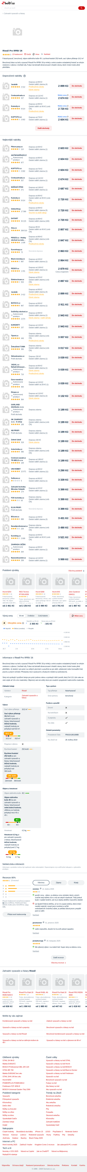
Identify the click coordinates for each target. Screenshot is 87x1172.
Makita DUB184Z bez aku (12, 1073)
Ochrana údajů (17, 1165)
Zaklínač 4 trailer (26, 1145)
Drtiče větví (7, 1106)
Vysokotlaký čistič (52, 1125)
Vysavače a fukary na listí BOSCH (59, 1067)
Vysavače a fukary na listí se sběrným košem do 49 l (20, 1041)
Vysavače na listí (52, 1076)
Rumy (48, 1135)
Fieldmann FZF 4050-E (11, 1086)
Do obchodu (77, 86)
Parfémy (56, 1135)
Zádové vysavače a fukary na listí (58, 1021)
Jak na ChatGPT (42, 1151)
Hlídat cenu (78, 616)
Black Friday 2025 (36, 1138)
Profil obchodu (16, 359)
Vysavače (6, 1096)
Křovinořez (50, 1118)
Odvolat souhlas (53, 1165)
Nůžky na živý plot (9, 1109)
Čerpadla (49, 1112)
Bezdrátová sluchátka (24, 1132)
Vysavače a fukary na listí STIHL (58, 1060)
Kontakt (74, 1165)
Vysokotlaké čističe (10, 1118)
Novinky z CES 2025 (10, 1151)
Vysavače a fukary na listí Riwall (15, 1034)
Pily (47, 1109)
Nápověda (6, 1165)
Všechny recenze (57, 963)
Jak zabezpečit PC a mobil (67, 1145)
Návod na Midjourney (60, 1151)
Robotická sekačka (53, 1106)
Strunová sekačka (53, 1115)
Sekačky (71, 1135)
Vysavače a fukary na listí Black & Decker (61, 1070)
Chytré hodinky (8, 1132)
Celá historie (43, 616)
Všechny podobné (75, 571)
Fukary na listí (51, 1083)
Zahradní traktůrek (53, 1122)
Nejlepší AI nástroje (10, 1154)
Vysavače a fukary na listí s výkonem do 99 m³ (63, 1040)
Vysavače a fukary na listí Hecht (58, 1064)
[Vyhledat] (81, 8)
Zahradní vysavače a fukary (14, 13)
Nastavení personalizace (35, 1165)
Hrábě (5, 1125)
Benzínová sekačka (53, 1096)
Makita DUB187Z (9, 1064)
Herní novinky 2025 (10, 1145)
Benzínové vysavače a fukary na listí (60, 1027)
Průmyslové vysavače (11, 1099)
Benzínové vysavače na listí (56, 1080)
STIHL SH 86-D (8, 1060)
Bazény (24, 1138)
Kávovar (14, 1135)
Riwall (24, 691)
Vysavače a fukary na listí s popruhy (16, 1027)
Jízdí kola (6, 1138)
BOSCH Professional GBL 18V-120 (16, 1067)
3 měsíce (31, 616)
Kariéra (82, 1165)
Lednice (23, 1135)
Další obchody (43, 128)
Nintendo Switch (71, 1132)
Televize (6, 1135)
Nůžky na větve (8, 1112)
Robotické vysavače (36, 1135)
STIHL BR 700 (8, 1070)
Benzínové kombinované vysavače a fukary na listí (65, 1034)
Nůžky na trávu (8, 1115)
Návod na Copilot (27, 1151)
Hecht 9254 (7, 1080)
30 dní (21, 616)
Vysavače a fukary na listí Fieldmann (60, 1073)
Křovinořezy (7, 1102)
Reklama (65, 1165)
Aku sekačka (51, 1102)
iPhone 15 (39, 1132)
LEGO (48, 1132)
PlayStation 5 (58, 1132)
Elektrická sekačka (53, 1099)
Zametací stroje (8, 1122)
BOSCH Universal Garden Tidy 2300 (16, 1089)
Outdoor (15, 1138)
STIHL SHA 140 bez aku (12, 1076)
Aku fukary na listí (52, 1086)
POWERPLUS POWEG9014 (13, 1083)
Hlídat (37, 54)
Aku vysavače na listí (54, 1089)
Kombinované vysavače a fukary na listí (17, 1021)
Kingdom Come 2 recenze (44, 1145)
